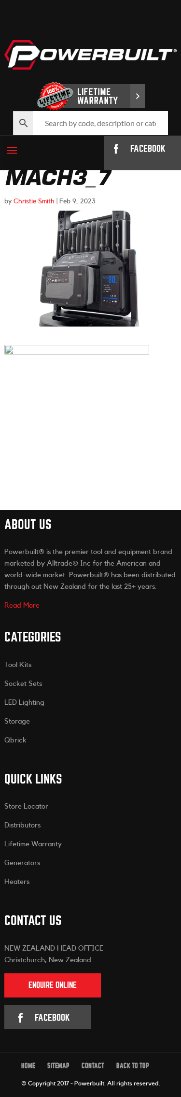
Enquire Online (52, 985)
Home (28, 1066)
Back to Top (132, 1066)
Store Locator (26, 806)
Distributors (22, 825)
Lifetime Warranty (33, 844)
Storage (17, 721)
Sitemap (58, 1066)
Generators (22, 863)
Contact (93, 1066)
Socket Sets (23, 683)
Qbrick (15, 740)
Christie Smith (34, 201)
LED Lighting (24, 702)
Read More (22, 605)
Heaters (16, 881)
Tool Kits (17, 665)
